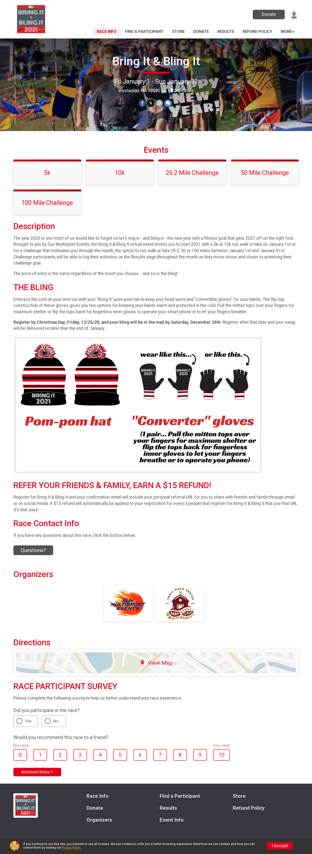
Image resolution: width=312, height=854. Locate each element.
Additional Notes (35, 772)
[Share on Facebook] (142, 103)
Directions (184, 90)
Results (225, 31)
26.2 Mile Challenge (192, 172)
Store (178, 31)
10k (120, 172)
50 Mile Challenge (265, 172)
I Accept (280, 845)
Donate (269, 14)
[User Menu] (294, 14)
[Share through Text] (168, 103)
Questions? (33, 550)
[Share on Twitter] (150, 103)
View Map (160, 663)
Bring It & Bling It (156, 61)
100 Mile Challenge (47, 202)
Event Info (172, 820)
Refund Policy (257, 31)
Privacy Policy (71, 847)
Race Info (107, 31)
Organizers (99, 820)
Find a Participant (144, 31)
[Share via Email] (159, 103)
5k (47, 172)
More (286, 31)
